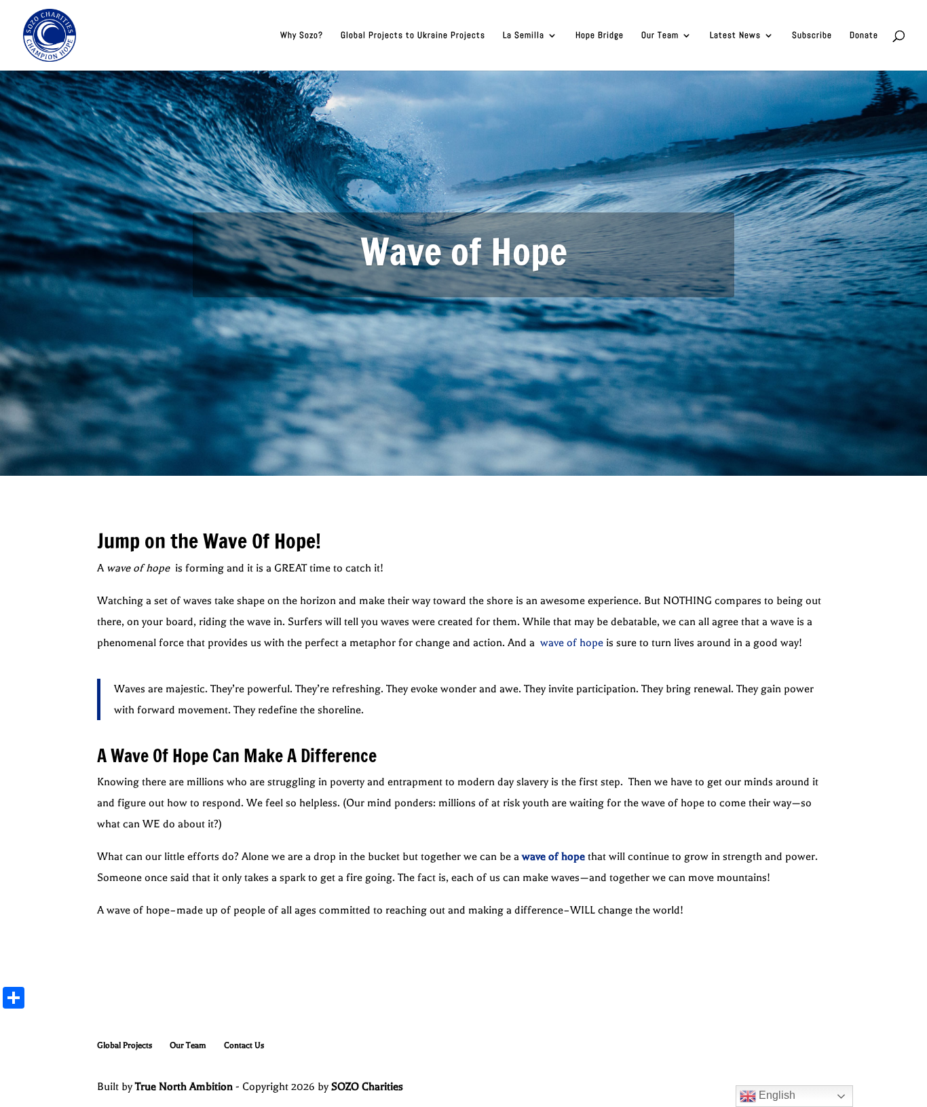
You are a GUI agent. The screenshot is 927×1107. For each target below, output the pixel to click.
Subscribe (812, 36)
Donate (864, 36)
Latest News (735, 36)
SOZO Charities (367, 1087)
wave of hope (570, 643)
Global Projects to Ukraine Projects (413, 36)
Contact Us (244, 1045)
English (775, 1095)
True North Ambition (184, 1087)
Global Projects (124, 1045)
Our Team (660, 36)
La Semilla (523, 36)
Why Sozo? (301, 36)
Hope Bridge (599, 36)
